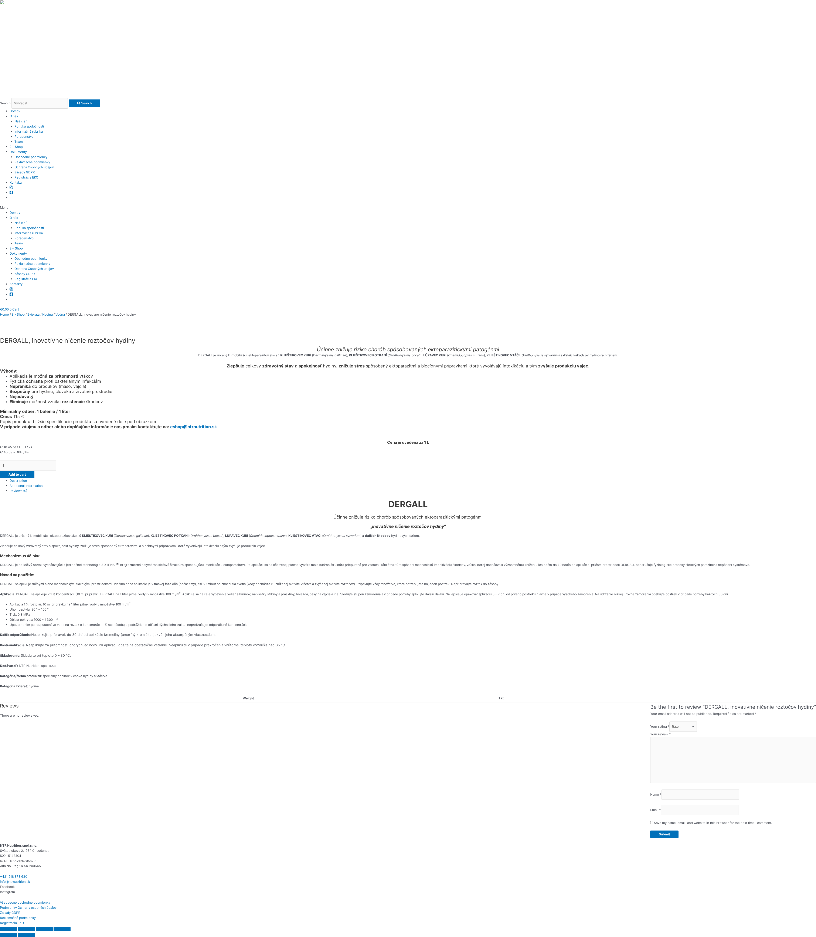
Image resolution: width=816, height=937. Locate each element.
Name (656, 794)
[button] (408, 207)
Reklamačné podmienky (32, 162)
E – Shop (16, 147)
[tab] (413, 480)
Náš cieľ (20, 121)
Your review (660, 734)
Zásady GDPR (24, 172)
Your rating (659, 726)
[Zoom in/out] (62, 929)
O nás (14, 116)
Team (18, 142)
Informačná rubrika (28, 131)
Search (5, 103)
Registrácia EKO (26, 177)
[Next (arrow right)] (26, 935)
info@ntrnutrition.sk (15, 882)
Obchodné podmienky (30, 157)
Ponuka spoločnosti (29, 126)
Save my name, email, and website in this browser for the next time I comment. (713, 823)
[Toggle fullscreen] (44, 929)
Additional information (26, 486)
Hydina (47, 314)
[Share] (26, 929)
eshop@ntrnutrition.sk (193, 426)
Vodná (60, 314)
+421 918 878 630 (13, 877)
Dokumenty (18, 152)
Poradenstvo (24, 137)
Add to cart (17, 474)
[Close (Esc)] (8, 929)
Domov (15, 111)
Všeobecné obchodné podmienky (25, 902)
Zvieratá (33, 314)
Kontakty (16, 182)
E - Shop (18, 314)
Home (4, 314)
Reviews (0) (18, 491)
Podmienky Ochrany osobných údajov (28, 908)
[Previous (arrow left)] (8, 935)
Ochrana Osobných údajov (34, 167)
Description (18, 481)
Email (655, 810)
